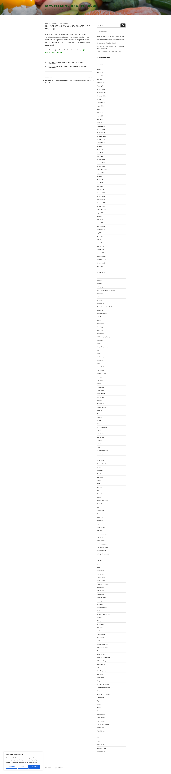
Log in (98, 741)
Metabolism (100, 587)
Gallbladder (100, 470)
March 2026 (100, 82)
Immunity (99, 530)
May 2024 (100, 153)
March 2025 (100, 122)
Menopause (100, 574)
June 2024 (100, 149)
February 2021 (101, 249)
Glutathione (100, 477)
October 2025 (101, 99)
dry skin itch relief (102, 427)
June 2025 (100, 112)
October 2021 (101, 229)
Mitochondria (100, 590)
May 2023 (100, 183)
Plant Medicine (101, 634)
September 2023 (102, 169)
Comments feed (101, 748)
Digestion (99, 417)
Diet (49, 62)
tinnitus (99, 704)
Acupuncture (100, 277)
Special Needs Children (103, 687)
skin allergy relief (101, 671)
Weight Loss (100, 727)
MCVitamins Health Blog (71, 6)
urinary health (101, 717)
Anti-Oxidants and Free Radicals (106, 290)
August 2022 (100, 213)
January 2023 (101, 196)
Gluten (99, 480)
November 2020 (101, 259)
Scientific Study (101, 661)
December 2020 (101, 256)
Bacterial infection (102, 313)
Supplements (53, 63)
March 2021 (100, 246)
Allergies (99, 283)
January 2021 (100, 253)
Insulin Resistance (102, 544)
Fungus (99, 467)
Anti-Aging (100, 287)
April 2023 (100, 186)
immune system (101, 527)
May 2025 (100, 116)
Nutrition (61, 62)
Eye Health (100, 440)
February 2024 (101, 159)
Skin (98, 667)
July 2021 (99, 233)
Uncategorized (101, 714)
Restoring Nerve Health (103, 657)
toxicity (99, 707)
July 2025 (99, 109)
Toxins (98, 711)
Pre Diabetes (100, 637)
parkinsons (100, 631)
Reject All (23, 766)
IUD (98, 557)
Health (54, 62)
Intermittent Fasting (102, 547)
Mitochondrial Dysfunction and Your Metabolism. (110, 36)
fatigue (99, 447)
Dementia (99, 400)
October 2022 (101, 206)
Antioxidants (100, 297)
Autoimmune (100, 303)
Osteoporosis (100, 621)
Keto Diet (99, 560)
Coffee (99, 383)
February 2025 (101, 126)
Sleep (98, 681)
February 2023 (101, 193)
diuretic (99, 420)
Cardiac (99, 353)
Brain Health (100, 333)
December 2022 (101, 199)
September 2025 (102, 102)
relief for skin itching (102, 644)
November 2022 (101, 203)
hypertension (100, 524)
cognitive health (101, 387)
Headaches (100, 494)
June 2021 (100, 236)
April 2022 (100, 223)
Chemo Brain (100, 367)
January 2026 (101, 89)
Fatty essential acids (102, 450)
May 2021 (100, 239)
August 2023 (100, 173)
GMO (98, 484)
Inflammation (101, 540)
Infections (100, 537)
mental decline (101, 577)
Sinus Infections (101, 664)
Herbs (98, 514)
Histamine (100, 517)
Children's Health (101, 373)
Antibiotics (100, 293)
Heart (98, 507)
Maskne (99, 567)
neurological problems (103, 601)
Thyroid (99, 701)
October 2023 (101, 166)
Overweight (100, 624)
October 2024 (101, 139)
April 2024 (100, 156)
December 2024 (101, 132)
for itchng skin (101, 460)
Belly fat (99, 320)
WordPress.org (101, 751)
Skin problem (100, 674)
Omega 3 (99, 617)
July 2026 (99, 69)
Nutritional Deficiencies (75, 62)
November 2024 (101, 136)
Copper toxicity (101, 393)
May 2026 (100, 76)
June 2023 (100, 179)
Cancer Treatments (102, 347)
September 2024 (102, 142)
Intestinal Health (101, 550)
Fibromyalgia (100, 454)
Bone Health (100, 330)
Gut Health (100, 487)
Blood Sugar (100, 327)
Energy (99, 430)
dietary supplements (56, 66)
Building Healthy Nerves (103, 337)
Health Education (102, 504)
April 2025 (100, 119)
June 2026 (100, 72)
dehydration (100, 397)
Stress (98, 691)
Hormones (100, 520)
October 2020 (101, 263)
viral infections (101, 721)
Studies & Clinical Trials (103, 694)
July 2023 (99, 176)
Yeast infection (101, 731)
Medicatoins (100, 570)
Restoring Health (101, 654)
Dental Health (101, 404)
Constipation (100, 390)
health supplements (72, 66)
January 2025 (101, 129)
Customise (12, 766)
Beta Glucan (100, 323)
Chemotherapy (101, 370)
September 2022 (102, 209)
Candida (99, 350)
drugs (98, 424)
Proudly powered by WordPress (54, 767)
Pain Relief (100, 627)
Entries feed (100, 745)
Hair (98, 490)
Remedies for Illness (102, 647)
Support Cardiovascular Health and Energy (109, 51)
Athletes (99, 300)
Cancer (99, 343)
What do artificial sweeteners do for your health (110, 39)
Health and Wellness (102, 500)
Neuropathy (100, 604)
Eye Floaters (100, 437)
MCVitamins (64, 23)
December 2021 (101, 226)
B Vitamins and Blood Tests (104, 307)
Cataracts (100, 360)
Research (99, 651)
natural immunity (101, 597)
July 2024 (99, 146)
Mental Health (101, 580)
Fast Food (99, 444)
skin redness (100, 677)
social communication (103, 684)
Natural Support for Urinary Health (106, 43)
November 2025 (101, 96)
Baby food (100, 310)
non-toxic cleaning (102, 607)
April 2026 (100, 79)
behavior (99, 317)
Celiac (98, 363)
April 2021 (100, 243)
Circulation (100, 380)
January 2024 (101, 163)
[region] (23, 761)
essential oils (100, 434)
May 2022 (100, 219)
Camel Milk (100, 340)
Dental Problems (101, 407)
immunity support (102, 534)
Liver (98, 564)
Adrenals (99, 280)
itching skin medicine (103, 554)
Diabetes (99, 410)
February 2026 (101, 86)
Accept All (35, 766)
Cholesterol (100, 377)
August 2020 (100, 266)
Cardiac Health (101, 357)
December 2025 (101, 92)
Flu (98, 457)
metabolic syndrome (102, 584)
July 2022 (99, 216)
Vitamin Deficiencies (103, 724)
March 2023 (100, 189)
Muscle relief (100, 594)
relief (98, 641)
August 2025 (100, 106)
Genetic (99, 474)
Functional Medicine (102, 464)
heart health (100, 510)
